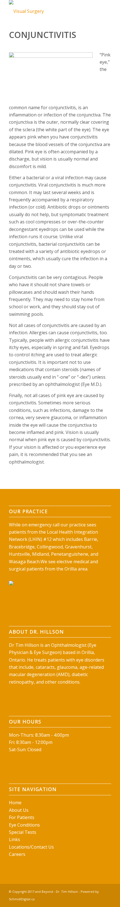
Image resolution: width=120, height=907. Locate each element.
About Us (18, 810)
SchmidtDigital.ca (22, 899)
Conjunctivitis (42, 34)
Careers (17, 854)
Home (15, 802)
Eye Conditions (24, 825)
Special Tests (22, 832)
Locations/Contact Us (31, 847)
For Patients (21, 817)
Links (14, 839)
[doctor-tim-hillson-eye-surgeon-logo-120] (49, 11)
